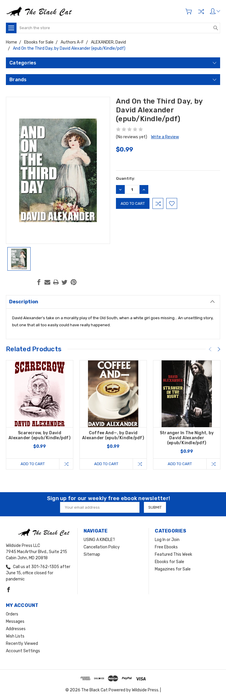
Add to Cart (33, 464)
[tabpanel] (40, 415)
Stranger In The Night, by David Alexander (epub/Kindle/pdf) (187, 437)
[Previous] (210, 349)
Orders (12, 614)
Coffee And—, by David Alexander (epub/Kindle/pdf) (113, 435)
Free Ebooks (166, 547)
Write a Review (165, 136)
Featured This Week (173, 554)
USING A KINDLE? (99, 539)
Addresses (16, 628)
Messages (15, 621)
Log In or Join (167, 539)
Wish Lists (15, 636)
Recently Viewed (22, 643)
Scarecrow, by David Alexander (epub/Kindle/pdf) (40, 435)
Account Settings (23, 650)
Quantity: (125, 178)
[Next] (219, 349)
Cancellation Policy (102, 547)
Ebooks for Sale (169, 561)
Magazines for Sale (173, 569)
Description (23, 301)
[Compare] (201, 11)
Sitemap (92, 554)
